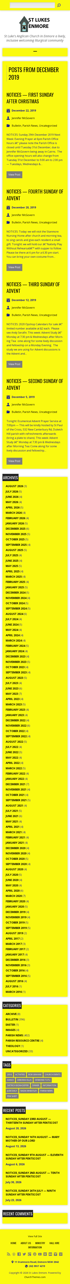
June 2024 (12, 624)
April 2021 (13, 827)
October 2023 (15, 667)
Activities (20, 1074)
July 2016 (12, 986)
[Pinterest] (34, 1254)
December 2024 (15, 592)
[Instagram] (55, 1254)
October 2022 (15, 731)
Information (49, 1085)
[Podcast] (13, 1254)
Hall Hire (54, 1243)
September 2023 (16, 672)
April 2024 (13, 635)
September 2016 (16, 976)
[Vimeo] (45, 1254)
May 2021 (12, 821)
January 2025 (15, 587)
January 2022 (15, 779)
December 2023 (15, 656)
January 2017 (15, 954)
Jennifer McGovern (23, 118)
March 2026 (14, 513)
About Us (26, 1243)
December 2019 (15, 912)
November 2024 (16, 598)
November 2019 (16, 917)
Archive (11, 1014)
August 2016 (14, 981)
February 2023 (15, 709)
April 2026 (13, 507)
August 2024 (14, 614)
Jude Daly (12, 1090)
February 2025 (15, 582)
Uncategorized (48, 125)
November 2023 (16, 662)
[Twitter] (24, 1254)
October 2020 (15, 859)
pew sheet (12, 1096)
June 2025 (12, 561)
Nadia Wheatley (29, 1090)
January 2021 (15, 843)
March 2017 (14, 944)
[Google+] (29, 1254)
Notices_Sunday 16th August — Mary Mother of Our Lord (32, 1138)
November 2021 (16, 789)
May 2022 (12, 757)
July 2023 (12, 683)
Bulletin (16, 125)
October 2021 (15, 795)
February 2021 (15, 837)
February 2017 (15, 949)
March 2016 (14, 992)
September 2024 (16, 608)
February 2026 (15, 518)
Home (13, 1243)
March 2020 (14, 896)
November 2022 (16, 725)
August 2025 (14, 550)
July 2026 (12, 491)
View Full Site (35, 1236)
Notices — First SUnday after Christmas (30, 98)
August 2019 (14, 933)
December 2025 (15, 528)
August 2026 (14, 486)
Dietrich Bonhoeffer (18, 1085)
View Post (14, 174)
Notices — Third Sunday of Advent (33, 287)
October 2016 (15, 970)
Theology (13, 1046)
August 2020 (14, 869)
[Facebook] (19, 1254)
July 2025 (12, 555)
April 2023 (13, 699)
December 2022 (15, 720)
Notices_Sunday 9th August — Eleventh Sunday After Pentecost (34, 1156)
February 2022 (15, 773)
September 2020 (16, 864)
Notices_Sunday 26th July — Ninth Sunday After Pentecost (31, 1192)
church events (52, 1074)
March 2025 (14, 576)
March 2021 (14, 832)
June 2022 (12, 752)
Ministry (40, 1243)
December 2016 (15, 960)
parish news (46, 1090)
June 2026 (12, 497)
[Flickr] (50, 1254)
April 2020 (13, 890)
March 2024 (14, 640)
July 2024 (12, 619)
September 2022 (16, 736)
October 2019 (15, 922)
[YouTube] (40, 1254)
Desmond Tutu (42, 1080)
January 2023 (15, 715)
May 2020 (12, 885)
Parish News (30, 125)
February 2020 (15, 901)
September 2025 (16, 545)
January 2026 (15, 523)
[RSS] (8, 1254)
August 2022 (14, 741)
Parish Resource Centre (22, 1040)
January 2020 (15, 906)
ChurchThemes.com (35, 1277)
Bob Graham (34, 1074)
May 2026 (12, 502)
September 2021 (16, 800)
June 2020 (12, 880)
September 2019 (16, 928)
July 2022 (12, 747)
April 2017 (13, 938)
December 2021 (15, 784)
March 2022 (14, 768)
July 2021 (12, 811)
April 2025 (13, 571)
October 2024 (15, 603)
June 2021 (12, 816)
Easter (10, 1024)
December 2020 (15, 848)
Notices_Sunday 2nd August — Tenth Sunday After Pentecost (33, 1174)
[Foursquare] (60, 1254)
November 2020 (16, 853)
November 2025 (16, 534)
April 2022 (13, 763)
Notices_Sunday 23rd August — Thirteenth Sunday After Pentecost (32, 1120)
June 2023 (12, 688)
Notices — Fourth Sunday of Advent (35, 194)
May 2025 (12, 566)
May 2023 (12, 694)
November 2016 (16, 965)
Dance (10, 1080)
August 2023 (14, 678)
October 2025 (15, 539)
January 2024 (15, 651)
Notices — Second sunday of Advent (35, 384)
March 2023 (14, 704)
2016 (9, 1074)
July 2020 (12, 875)
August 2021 (14, 805)
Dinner (35, 1085)
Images (10, 1030)
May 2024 (12, 630)
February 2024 (15, 646)
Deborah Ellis (24, 1080)
